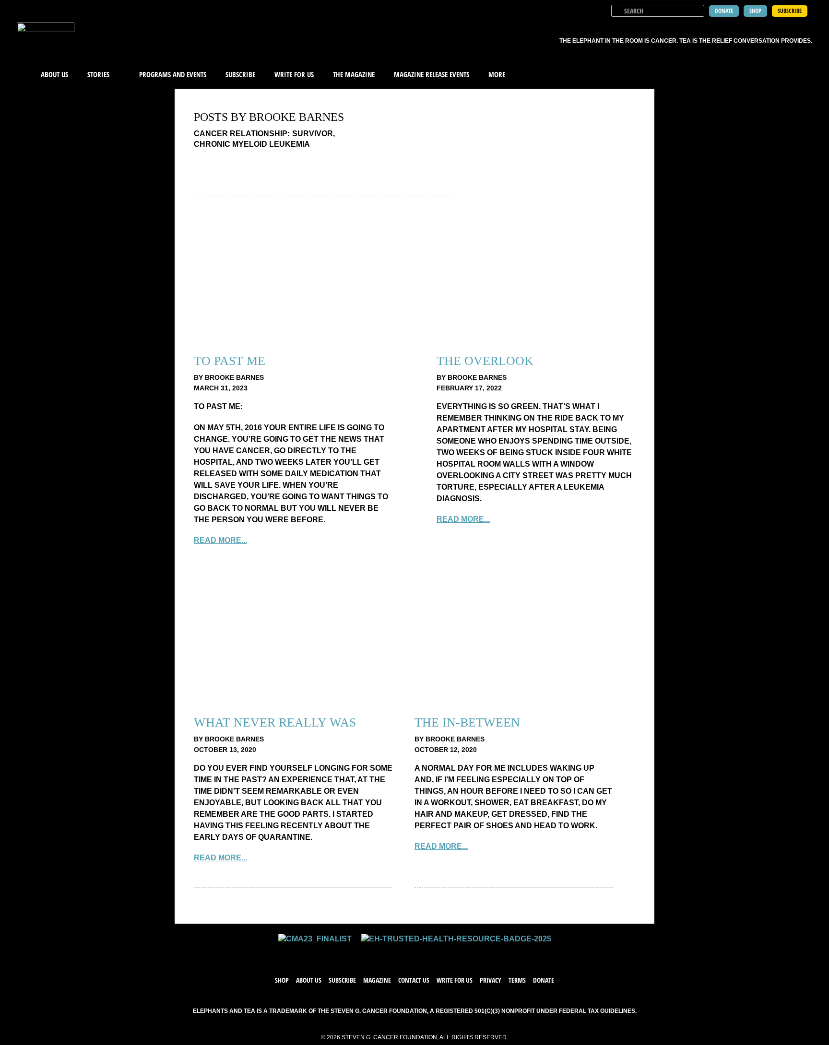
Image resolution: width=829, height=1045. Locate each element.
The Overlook (485, 361)
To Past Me (229, 361)
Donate (543, 980)
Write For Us (294, 74)
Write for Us (455, 980)
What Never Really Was (275, 722)
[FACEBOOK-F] (386, 954)
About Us (54, 74)
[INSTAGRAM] (424, 954)
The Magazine (354, 74)
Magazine (377, 980)
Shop (282, 980)
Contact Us (413, 980)
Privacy (490, 980)
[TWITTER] (405, 954)
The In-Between (467, 722)
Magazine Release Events (431, 74)
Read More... (220, 540)
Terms (517, 980)
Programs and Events (172, 74)
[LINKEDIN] (443, 954)
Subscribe (240, 74)
